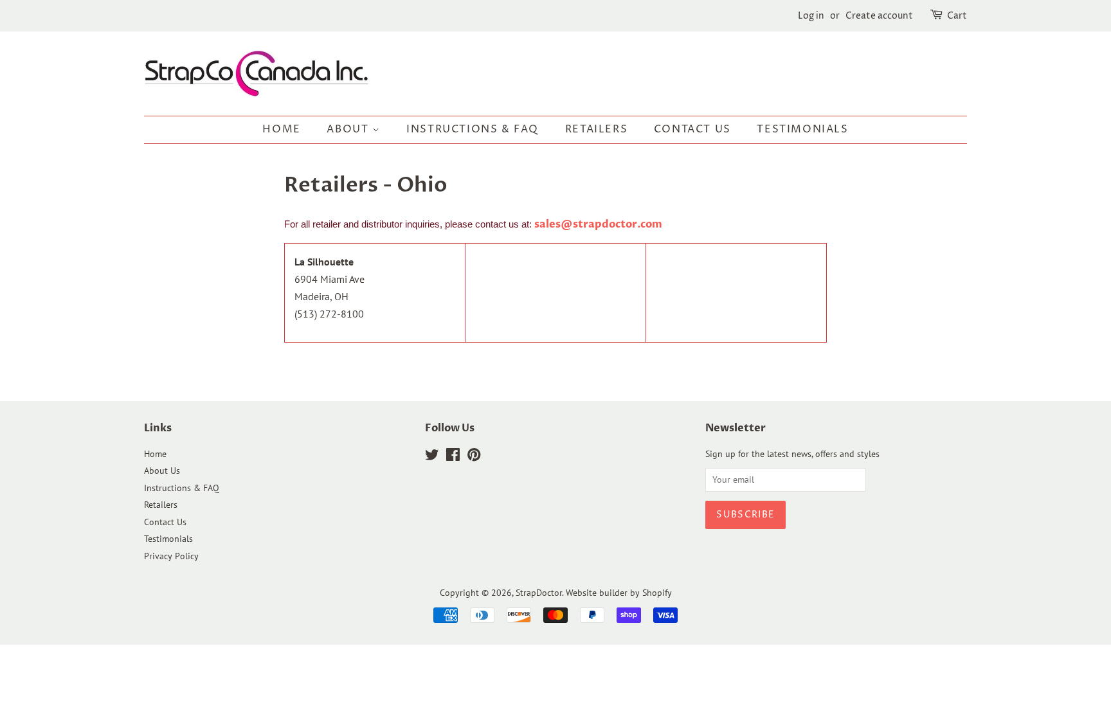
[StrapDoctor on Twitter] (432, 457)
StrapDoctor (539, 592)
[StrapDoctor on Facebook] (453, 457)
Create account (879, 16)
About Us (162, 470)
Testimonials (802, 129)
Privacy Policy (171, 556)
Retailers (596, 129)
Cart (957, 16)
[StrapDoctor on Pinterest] (474, 457)
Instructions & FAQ (472, 129)
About (349, 129)
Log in (811, 16)
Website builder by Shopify (619, 592)
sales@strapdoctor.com (598, 224)
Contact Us (692, 129)
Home (281, 129)
